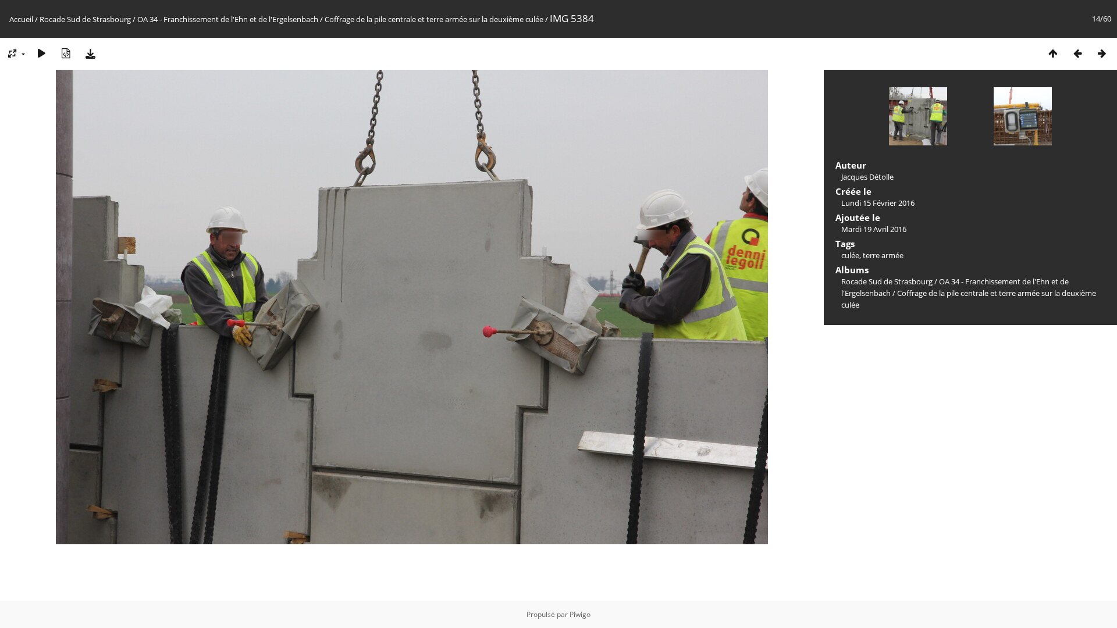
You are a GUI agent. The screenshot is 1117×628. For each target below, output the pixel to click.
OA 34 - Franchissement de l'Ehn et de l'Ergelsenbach (227, 19)
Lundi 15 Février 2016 (878, 203)
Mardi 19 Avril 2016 (873, 229)
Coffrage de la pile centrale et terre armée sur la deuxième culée (434, 19)
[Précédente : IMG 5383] (1077, 53)
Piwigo (580, 614)
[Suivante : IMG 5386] (1102, 53)
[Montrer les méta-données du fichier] (66, 53)
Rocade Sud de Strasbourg (85, 19)
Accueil (21, 19)
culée (850, 255)
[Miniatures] (1053, 53)
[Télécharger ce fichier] (90, 53)
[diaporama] (41, 53)
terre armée (883, 255)
